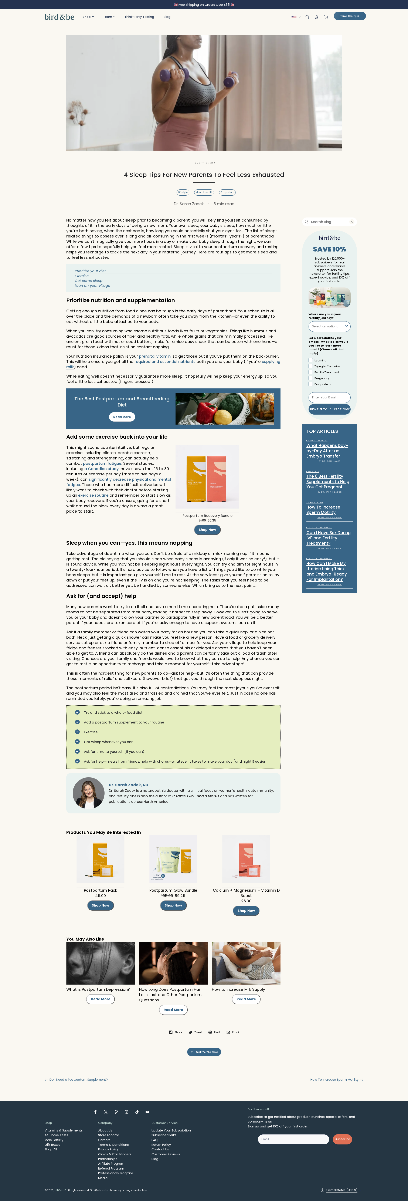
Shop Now (207, 529)
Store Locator (108, 1135)
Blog (155, 1159)
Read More (122, 417)
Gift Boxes (52, 1145)
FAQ (155, 1140)
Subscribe (342, 1139)
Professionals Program (115, 1173)
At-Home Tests (56, 1135)
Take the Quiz (350, 16)
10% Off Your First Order (330, 408)
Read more (100, 999)
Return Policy (161, 1145)
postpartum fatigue (102, 463)
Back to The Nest (207, 1052)
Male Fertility (54, 1140)
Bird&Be (61, 1190)
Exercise (82, 275)
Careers (104, 1140)
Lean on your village (92, 285)
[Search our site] (306, 222)
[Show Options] (346, 326)
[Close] (351, 221)
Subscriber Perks (164, 1135)
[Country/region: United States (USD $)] (297, 17)
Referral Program (111, 1168)
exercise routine (93, 495)
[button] (88, 17)
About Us (105, 1130)
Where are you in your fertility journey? (325, 316)
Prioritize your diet (90, 271)
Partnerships (107, 1159)
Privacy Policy (108, 1149)
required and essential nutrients (165, 361)
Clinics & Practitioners (114, 1154)
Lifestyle (183, 192)
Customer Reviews (166, 1154)
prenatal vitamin (155, 356)
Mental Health (204, 192)
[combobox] (327, 221)
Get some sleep (88, 280)
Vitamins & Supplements (64, 1130)
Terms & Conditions (113, 1145)
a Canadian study (101, 468)
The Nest (208, 162)
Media (103, 1178)
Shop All (51, 1149)
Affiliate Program (111, 1163)
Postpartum (227, 192)
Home (196, 162)
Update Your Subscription (171, 1130)
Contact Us (160, 1149)
